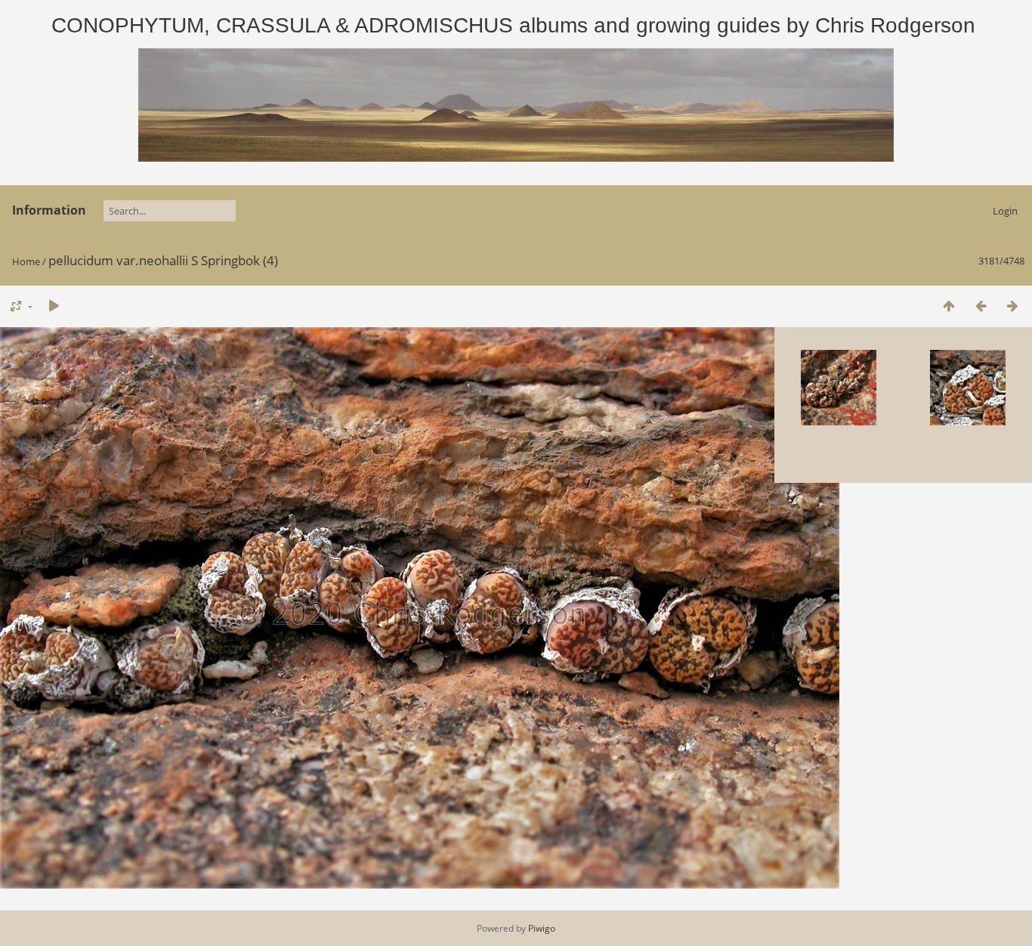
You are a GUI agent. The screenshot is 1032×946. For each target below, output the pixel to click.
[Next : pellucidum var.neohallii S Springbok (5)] (1012, 305)
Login (1005, 211)
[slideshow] (54, 305)
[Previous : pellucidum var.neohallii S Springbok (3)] (980, 305)
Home (26, 261)
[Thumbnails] (949, 305)
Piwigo (541, 928)
